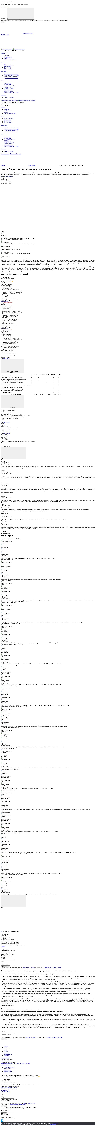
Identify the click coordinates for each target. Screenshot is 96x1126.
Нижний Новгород (39, 20)
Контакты (3, 95)
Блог (2, 80)
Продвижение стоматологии (11, 74)
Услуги (2, 62)
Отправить (3, 1106)
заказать (3, 946)
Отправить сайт (5, 7)
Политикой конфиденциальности (27, 1086)
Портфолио (6, 1048)
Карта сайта (4, 1090)
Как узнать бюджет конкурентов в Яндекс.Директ (11, 92)
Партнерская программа (10, 59)
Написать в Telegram (9, 97)
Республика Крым (63, 20)
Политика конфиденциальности (9, 1087)
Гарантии (6, 58)
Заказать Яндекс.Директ (7, 176)
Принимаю (52, 1124)
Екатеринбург (30, 20)
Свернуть (12, 407)
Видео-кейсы (4, 71)
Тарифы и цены (8, 57)
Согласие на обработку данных (9, 1088)
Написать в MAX (5, 1063)
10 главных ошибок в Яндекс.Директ (9, 89)
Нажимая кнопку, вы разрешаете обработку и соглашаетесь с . (32, 1037)
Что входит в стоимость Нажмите (12, 372)
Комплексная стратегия (10, 1072)
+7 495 (5, 34)
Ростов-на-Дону (54, 20)
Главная (3, 53)
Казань (16, 20)
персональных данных (29, 967)
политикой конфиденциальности (52, 967)
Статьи (5, 1050)
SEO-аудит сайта (8, 68)
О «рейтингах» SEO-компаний (7, 83)
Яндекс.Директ (7, 66)
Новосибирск (23, 20)
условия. (55, 1123)
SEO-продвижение (8, 64)
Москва (3, 20)
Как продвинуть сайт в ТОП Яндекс (9, 86)
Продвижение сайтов (9, 1067)
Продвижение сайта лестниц (11, 78)
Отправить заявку (5, 51)
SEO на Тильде (7, 67)
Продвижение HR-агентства (11, 76)
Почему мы (6, 55)
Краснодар (46, 20)
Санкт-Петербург (10, 20)
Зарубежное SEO (8, 1071)
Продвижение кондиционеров (11, 75)
